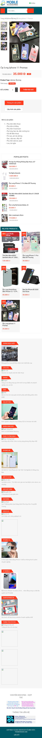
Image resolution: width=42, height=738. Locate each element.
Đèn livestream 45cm (16, 215)
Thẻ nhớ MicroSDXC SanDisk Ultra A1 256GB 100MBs (24, 194)
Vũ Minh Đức (30, 730)
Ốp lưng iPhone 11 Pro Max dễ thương (22, 183)
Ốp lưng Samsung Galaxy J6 (18, 205)
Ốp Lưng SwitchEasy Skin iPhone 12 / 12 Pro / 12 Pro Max (10, 290)
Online (33, 3)
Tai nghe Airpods (14, 173)
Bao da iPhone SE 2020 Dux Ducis (30, 290)
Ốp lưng (13, 18)
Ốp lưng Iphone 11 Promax (8, 324)
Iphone (9, 18)
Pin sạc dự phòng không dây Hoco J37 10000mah (22, 163)
